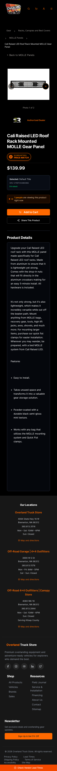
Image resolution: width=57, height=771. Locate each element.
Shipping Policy (11, 759)
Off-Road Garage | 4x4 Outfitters (29, 551)
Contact (36, 704)
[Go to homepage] (13, 8)
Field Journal (39, 682)
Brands (12, 691)
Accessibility (10, 762)
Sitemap (36, 709)
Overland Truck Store (28, 512)
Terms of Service (33, 759)
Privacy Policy (11, 756)
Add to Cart (31, 212)
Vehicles (13, 687)
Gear (8, 30)
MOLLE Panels (16, 38)
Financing (37, 695)
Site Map (26, 762)
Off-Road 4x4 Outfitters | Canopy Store (28, 592)
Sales (12, 696)
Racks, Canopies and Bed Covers (34, 30)
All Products (15, 682)
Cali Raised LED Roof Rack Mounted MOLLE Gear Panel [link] (28, 45)
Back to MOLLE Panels (21, 55)
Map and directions (30, 540)
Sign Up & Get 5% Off (28, 736)
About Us (37, 699)
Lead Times (28, 756)
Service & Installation (36, 689)
